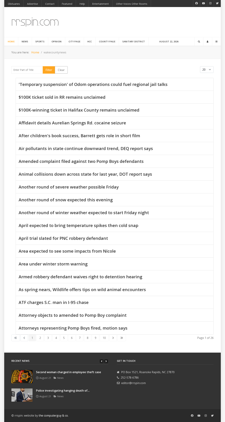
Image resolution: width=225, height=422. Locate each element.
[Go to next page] (113, 338)
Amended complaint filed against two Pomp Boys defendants (81, 161)
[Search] (198, 41)
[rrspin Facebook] (192, 416)
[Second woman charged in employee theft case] (22, 376)
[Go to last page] (121, 338)
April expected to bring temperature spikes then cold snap (78, 225)
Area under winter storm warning (53, 264)
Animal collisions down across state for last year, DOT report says (85, 174)
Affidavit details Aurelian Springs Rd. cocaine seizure (72, 123)
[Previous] (102, 361)
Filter (49, 70)
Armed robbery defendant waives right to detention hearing (80, 277)
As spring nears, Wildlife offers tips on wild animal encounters (82, 289)
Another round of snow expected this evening (66, 200)
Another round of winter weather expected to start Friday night (84, 212)
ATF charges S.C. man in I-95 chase (54, 302)
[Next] (106, 361)
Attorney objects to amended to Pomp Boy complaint (73, 315)
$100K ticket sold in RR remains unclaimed (62, 97)
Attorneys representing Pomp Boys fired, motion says (73, 328)
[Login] (207, 41)
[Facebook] (196, 3)
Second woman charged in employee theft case (68, 372)
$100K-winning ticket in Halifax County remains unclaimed (79, 110)
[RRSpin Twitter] (217, 3)
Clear (61, 70)
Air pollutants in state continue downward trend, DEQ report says (86, 148)
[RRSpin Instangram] (210, 3)
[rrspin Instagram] (206, 416)
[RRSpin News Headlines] (35, 22)
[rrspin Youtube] (199, 416)
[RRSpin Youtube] (203, 3)
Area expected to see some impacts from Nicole (67, 251)
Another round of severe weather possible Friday (69, 187)
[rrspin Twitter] (212, 416)
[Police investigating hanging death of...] (22, 395)
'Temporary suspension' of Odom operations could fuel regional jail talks (93, 84)
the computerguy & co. (53, 415)
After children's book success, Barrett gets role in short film (79, 135)
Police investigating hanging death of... (63, 390)
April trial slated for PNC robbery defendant (63, 238)
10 (104, 338)
